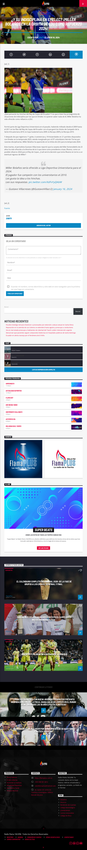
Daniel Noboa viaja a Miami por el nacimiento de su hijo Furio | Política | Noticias (44, 730)
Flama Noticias (12, 777)
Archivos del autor (43, 225)
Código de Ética (65, 816)
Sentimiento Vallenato (14, 412)
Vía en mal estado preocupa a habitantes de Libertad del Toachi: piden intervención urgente (39, 330)
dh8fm (41, 37)
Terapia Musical (12, 791)
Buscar (6, 307)
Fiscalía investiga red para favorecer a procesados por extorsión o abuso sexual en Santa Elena (39, 325)
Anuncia (63, 802)
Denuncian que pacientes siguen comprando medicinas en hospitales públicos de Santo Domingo (41, 333)
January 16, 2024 (62, 189)
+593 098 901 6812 (41, 782)
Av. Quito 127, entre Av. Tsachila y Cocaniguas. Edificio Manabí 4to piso (42, 792)
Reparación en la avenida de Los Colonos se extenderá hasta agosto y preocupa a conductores (39, 327)
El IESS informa (12, 780)
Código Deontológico (67, 808)
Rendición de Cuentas (68, 805)
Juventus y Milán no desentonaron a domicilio (44, 654)
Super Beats (10, 384)
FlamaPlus (9, 596)
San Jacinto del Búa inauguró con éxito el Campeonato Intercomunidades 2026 (44, 618)
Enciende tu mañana (14, 783)
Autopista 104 (10, 419)
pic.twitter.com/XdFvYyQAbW (45, 182)
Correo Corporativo (67, 813)
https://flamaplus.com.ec (43, 778)
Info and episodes (43, 548)
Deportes (43, 14)
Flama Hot (9, 398)
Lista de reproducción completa (43, 370)
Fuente (7, 208)
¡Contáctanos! (65, 810)
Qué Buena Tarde (11, 405)
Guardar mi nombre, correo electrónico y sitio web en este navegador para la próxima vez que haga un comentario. (45, 286)
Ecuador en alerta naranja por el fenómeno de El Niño (25, 335)
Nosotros (63, 800)
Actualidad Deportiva (14, 391)
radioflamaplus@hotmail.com (45, 786)
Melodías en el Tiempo (13, 426)
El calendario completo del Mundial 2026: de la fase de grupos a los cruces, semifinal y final (44, 583)
